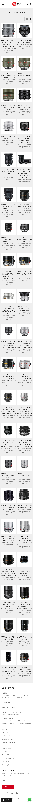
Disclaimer (5, 762)
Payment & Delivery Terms (10, 758)
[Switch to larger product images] (27, 19)
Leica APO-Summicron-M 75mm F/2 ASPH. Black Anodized (24, 605)
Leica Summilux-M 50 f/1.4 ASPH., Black (8, 476)
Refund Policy (6, 752)
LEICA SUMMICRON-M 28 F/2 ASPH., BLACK (24, 240)
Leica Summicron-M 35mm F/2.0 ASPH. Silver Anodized (24, 377)
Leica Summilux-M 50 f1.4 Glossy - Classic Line (24, 107)
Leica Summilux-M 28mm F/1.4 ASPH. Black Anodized (8, 240)
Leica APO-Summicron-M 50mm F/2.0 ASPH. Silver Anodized (24, 539)
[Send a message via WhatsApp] (29, 799)
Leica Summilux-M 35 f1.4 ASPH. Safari (24, 76)
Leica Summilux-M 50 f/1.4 (8, 137)
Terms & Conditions (8, 742)
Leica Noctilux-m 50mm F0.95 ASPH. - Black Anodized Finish (8, 443)
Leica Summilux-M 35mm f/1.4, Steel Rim (24, 308)
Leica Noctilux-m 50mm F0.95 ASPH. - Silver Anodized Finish (24, 410)
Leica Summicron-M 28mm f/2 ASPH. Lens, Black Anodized (8, 275)
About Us (5, 729)
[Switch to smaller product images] (30, 19)
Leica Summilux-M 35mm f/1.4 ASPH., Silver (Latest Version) (24, 344)
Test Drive (5, 733)
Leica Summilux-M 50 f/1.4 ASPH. (24, 506)
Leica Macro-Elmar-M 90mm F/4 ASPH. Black (24, 669)
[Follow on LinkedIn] (17, 793)
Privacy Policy (6, 748)
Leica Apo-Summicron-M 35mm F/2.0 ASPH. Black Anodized (8, 410)
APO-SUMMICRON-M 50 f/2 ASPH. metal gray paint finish (8, 43)
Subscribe (8, 786)
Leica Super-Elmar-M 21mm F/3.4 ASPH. (24, 206)
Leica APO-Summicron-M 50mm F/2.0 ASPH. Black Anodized (8, 572)
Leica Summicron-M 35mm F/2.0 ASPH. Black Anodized (8, 377)
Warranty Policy (7, 765)
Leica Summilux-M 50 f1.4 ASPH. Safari (8, 107)
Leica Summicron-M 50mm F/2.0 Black (24, 572)
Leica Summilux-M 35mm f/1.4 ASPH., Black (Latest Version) (8, 344)
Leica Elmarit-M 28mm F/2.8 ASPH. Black (24, 273)
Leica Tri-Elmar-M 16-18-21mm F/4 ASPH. (8, 171)
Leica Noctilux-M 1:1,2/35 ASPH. (24, 42)
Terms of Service (7, 755)
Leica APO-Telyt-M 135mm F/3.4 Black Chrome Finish (8, 670)
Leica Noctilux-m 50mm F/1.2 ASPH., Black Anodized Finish (24, 443)
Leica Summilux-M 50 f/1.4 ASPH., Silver (24, 476)
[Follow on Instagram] (7, 793)
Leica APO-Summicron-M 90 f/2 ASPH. (24, 638)
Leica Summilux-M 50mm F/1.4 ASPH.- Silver (8, 538)
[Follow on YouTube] (12, 793)
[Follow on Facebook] (3, 793)
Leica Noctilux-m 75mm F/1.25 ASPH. (8, 605)
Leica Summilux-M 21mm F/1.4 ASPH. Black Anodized (8, 207)
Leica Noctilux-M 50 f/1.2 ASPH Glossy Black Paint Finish (24, 139)
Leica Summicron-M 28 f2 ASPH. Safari (8, 76)
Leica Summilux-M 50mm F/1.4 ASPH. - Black (8, 507)
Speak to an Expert (8, 739)
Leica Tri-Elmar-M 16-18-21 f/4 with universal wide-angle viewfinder (24, 173)
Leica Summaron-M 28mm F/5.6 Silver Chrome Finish (8, 310)
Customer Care (7, 736)
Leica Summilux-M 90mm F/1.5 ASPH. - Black (8, 638)
